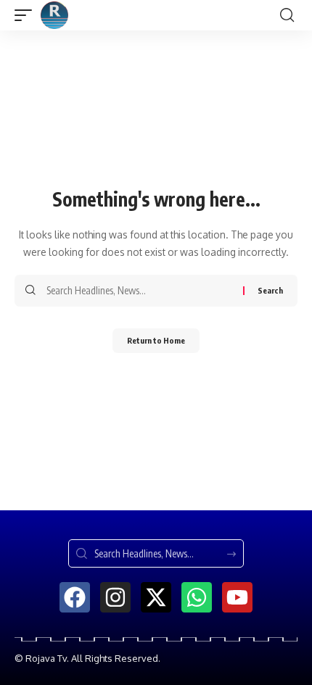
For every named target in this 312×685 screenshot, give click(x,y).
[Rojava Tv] (54, 15)
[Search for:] (139, 291)
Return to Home (156, 340)
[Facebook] (74, 597)
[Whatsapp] (196, 597)
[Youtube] (237, 597)
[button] (27, 15)
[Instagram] (115, 597)
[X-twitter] (156, 597)
